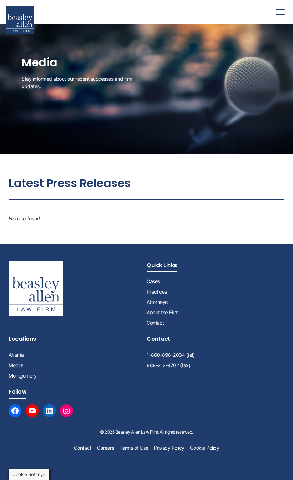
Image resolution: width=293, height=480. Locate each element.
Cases (153, 281)
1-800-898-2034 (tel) (170, 355)
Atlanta (16, 355)
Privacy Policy (169, 448)
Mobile (16, 365)
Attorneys (157, 302)
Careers (105, 448)
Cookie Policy (204, 448)
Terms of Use (134, 448)
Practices (156, 292)
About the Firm (162, 312)
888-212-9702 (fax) (168, 365)
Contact (155, 323)
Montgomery (22, 375)
